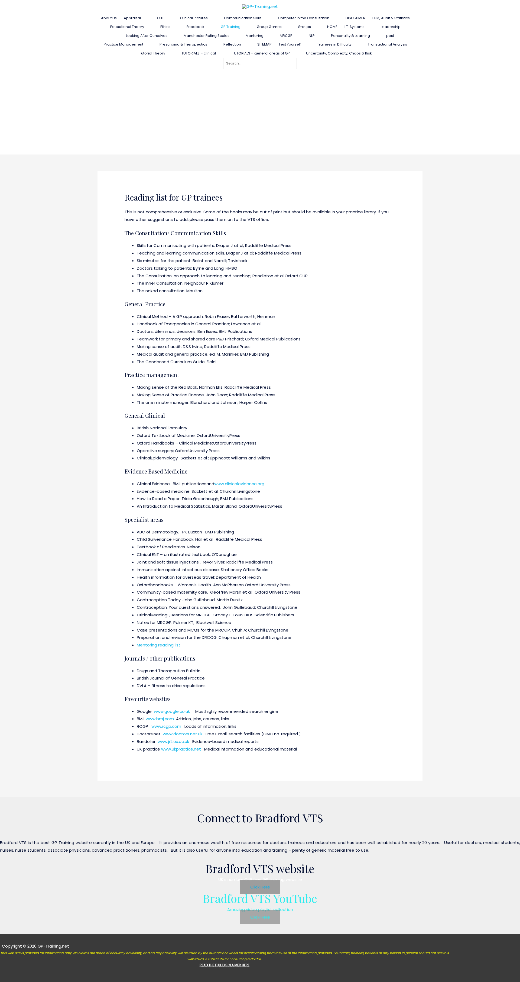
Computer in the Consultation (303, 18)
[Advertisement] (260, 110)
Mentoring (255, 35)
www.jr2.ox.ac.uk (173, 741)
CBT (160, 18)
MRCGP (286, 35)
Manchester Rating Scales (206, 35)
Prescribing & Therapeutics (183, 44)
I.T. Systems (354, 26)
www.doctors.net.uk (182, 734)
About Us (109, 18)
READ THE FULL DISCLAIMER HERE (224, 965)
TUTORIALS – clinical (198, 53)
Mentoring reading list (158, 645)
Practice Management (123, 44)
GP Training (230, 26)
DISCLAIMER (355, 18)
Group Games (269, 26)
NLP (312, 35)
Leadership (391, 26)
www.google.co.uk (173, 711)
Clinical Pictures (194, 18)
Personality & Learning (350, 35)
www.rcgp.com (166, 726)
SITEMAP (264, 44)
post (390, 35)
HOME (332, 26)
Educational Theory (127, 26)
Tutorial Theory (152, 53)
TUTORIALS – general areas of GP (261, 53)
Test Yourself (290, 44)
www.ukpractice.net (181, 749)
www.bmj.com (160, 719)
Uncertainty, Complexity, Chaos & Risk (339, 53)
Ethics (165, 26)
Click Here (260, 887)
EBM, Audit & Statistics (391, 18)
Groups (304, 26)
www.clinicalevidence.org (239, 484)
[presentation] (143, 18)
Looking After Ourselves (146, 35)
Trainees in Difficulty (334, 44)
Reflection (232, 44)
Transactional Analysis (387, 44)
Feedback (195, 26)
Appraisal (132, 18)
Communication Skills (243, 18)
